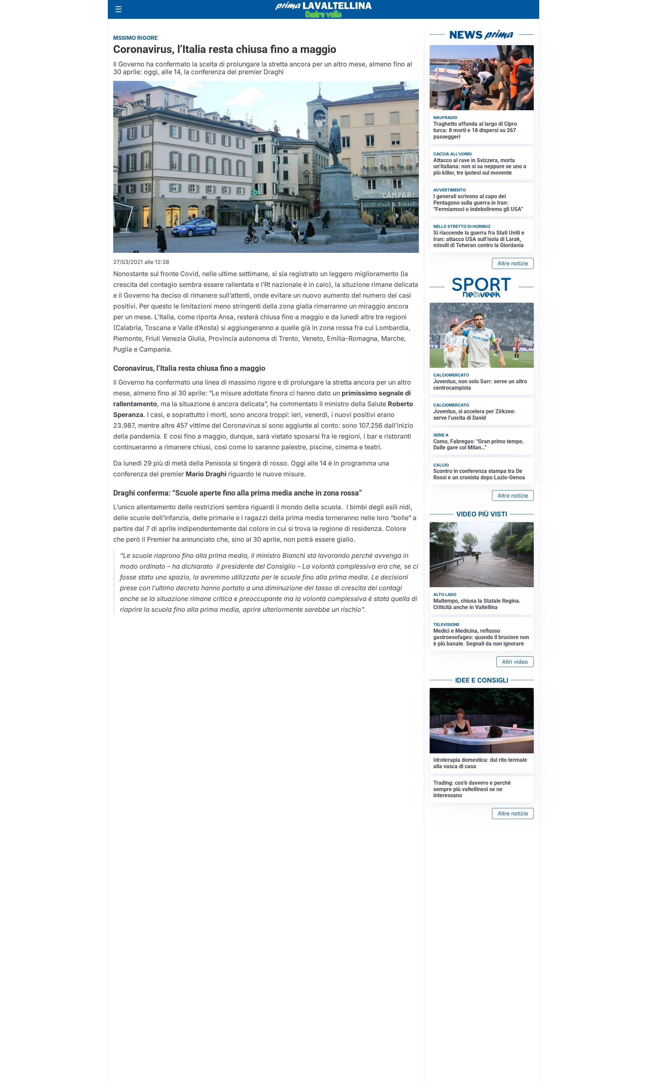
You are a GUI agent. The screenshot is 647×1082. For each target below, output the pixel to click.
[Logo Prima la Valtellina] (323, 9)
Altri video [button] (515, 661)
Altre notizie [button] (513, 263)
